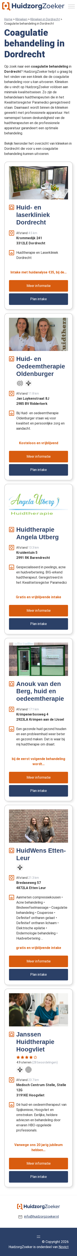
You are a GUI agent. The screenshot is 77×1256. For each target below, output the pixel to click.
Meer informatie (39, 286)
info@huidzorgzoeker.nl (41, 1216)
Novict (64, 1247)
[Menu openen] (38, 1236)
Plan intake (38, 299)
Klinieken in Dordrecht (45, 19)
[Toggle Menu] (71, 6)
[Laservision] (19, 383)
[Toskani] (28, 1069)
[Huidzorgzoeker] (33, 6)
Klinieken (21, 19)
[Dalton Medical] (28, 383)
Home (8, 19)
